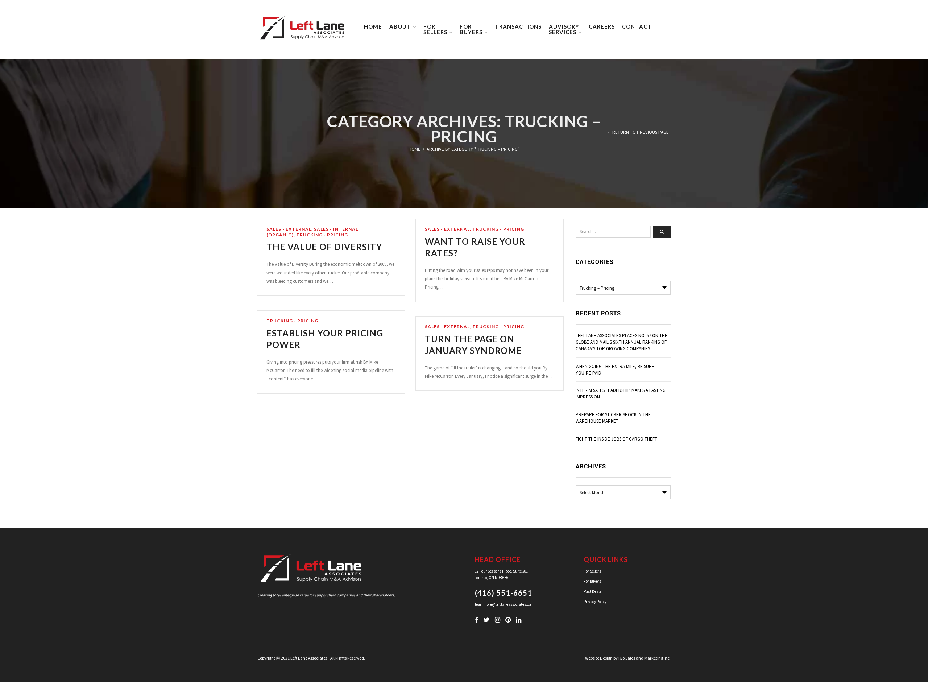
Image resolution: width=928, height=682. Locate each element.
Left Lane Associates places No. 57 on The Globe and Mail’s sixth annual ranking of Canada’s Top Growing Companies (621, 342)
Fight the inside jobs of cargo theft (616, 439)
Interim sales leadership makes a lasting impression (621, 393)
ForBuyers (471, 29)
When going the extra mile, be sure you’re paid (615, 369)
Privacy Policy (595, 601)
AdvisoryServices (564, 29)
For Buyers (592, 581)
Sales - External (288, 229)
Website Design (599, 658)
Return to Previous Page (640, 132)
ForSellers (435, 29)
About (400, 26)
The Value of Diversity (324, 246)
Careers (602, 26)
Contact (637, 26)
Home (373, 26)
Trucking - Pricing (322, 234)
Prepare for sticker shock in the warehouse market (613, 418)
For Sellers (592, 571)
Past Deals (592, 591)
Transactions (518, 26)
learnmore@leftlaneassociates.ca (503, 604)
